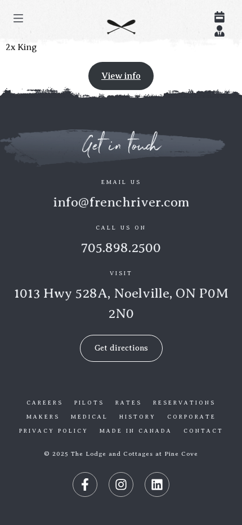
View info (121, 76)
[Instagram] (121, 484)
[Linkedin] (157, 484)
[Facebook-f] (85, 484)
